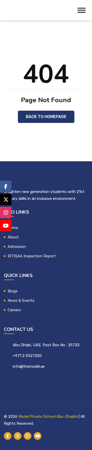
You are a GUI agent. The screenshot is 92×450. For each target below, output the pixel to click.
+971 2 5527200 (27, 355)
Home (13, 227)
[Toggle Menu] (81, 10)
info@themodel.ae (29, 366)
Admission (17, 246)
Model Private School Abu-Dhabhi (48, 416)
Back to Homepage (46, 116)
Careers (14, 310)
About (13, 237)
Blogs (13, 291)
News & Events (21, 300)
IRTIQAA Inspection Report (32, 256)
